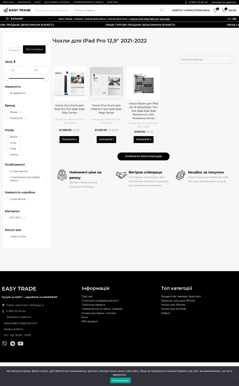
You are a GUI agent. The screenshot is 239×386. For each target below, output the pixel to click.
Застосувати (34, 49)
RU (230, 19)
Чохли (78, 19)
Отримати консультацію (143, 156)
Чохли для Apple (95, 19)
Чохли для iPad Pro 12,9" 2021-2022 (69, 121)
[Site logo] (17, 10)
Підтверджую (120, 380)
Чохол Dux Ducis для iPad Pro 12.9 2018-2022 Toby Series (69, 109)
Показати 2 (143, 139)
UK (234, 19)
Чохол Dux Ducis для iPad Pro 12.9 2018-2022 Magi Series (106, 109)
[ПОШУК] (161, 10)
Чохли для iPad (117, 19)
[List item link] (40, 311)
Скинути (14, 50)
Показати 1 (69, 139)
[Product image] (69, 83)
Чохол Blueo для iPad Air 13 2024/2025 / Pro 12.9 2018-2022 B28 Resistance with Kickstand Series (143, 111)
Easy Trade (65, 19)
